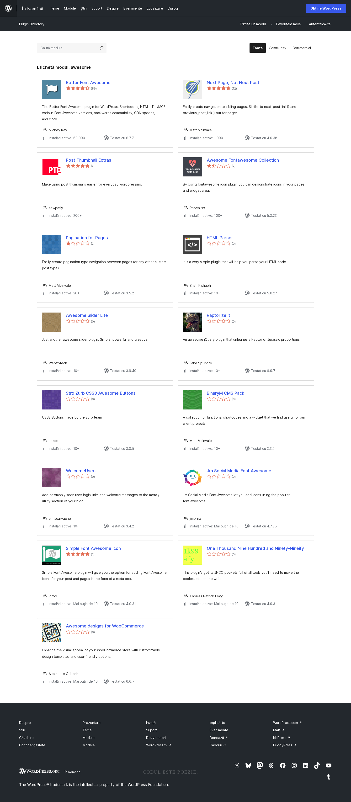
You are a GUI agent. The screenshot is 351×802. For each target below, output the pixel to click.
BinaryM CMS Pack (225, 393)
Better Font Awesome (88, 82)
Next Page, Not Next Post (233, 82)
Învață (151, 723)
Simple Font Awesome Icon (93, 548)
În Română (72, 772)
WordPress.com (287, 723)
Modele (89, 745)
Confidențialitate (32, 745)
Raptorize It (218, 315)
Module (89, 738)
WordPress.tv (158, 745)
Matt (278, 730)
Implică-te (217, 723)
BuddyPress (284, 745)
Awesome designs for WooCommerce (105, 625)
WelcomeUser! (81, 470)
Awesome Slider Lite (87, 315)
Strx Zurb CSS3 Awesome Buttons (101, 393)
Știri (22, 730)
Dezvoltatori (156, 738)
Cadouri (218, 745)
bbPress (281, 738)
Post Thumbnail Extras (88, 160)
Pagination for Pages (87, 237)
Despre (25, 723)
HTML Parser (220, 237)
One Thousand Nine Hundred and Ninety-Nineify (255, 548)
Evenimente (219, 730)
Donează (219, 738)
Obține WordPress (326, 8)
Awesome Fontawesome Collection (243, 160)
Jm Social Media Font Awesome (239, 470)
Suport (151, 730)
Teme (87, 730)
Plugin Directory (31, 24)
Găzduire (26, 738)
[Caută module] (101, 48)
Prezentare (92, 723)
